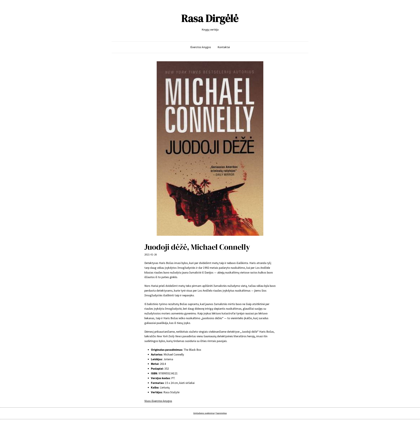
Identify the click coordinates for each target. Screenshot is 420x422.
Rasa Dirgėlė (210, 18)
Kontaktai (224, 47)
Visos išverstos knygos (158, 401)
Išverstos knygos (200, 47)
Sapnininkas (221, 413)
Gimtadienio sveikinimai (204, 413)
